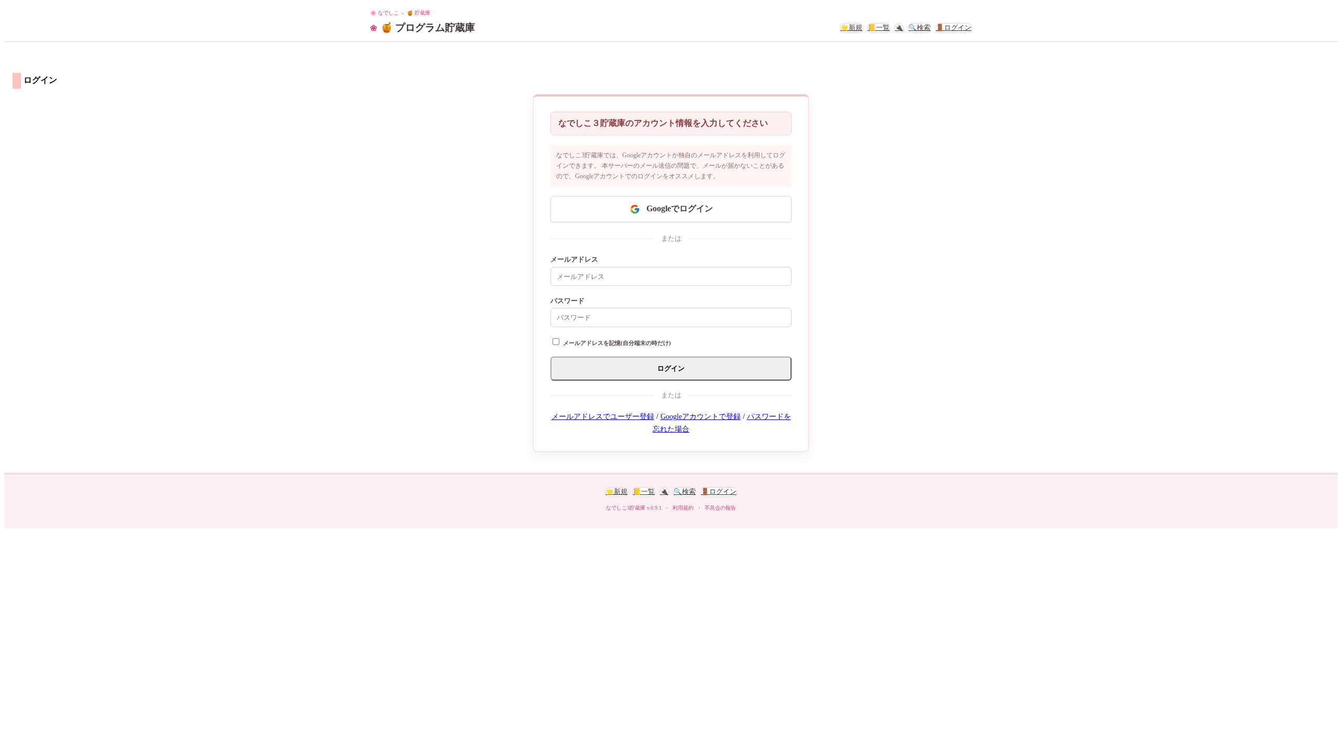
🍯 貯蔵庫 (418, 13)
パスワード (567, 301)
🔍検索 (919, 27)
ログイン (671, 368)
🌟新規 (851, 27)
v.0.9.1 (654, 508)
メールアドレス (574, 259)
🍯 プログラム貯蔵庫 (428, 27)
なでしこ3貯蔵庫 (625, 508)
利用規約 (683, 508)
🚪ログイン (953, 27)
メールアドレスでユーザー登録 (602, 416)
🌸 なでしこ (384, 13)
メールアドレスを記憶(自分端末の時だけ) (617, 343)
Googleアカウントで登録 (701, 416)
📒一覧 (879, 27)
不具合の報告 (720, 508)
